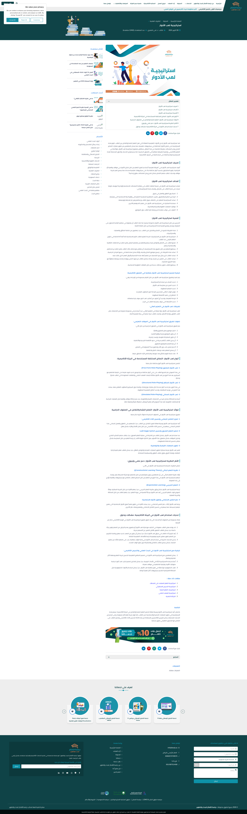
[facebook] (79, 773)
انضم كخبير (117, 772)
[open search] (16, 3)
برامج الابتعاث (95, 174)
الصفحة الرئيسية (115, 748)
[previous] (183, 711)
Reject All (24, 20)
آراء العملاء (171, 3)
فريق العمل (161, 3)
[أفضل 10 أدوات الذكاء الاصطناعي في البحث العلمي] (85, 74)
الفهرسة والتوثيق (93, 167)
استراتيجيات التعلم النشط (168, 590)
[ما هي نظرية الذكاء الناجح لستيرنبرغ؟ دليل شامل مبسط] (85, 126)
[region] (25, 14)
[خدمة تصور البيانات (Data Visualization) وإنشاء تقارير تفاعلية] (109, 714)
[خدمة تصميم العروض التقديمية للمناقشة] (80, 714)
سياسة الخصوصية (103, 799)
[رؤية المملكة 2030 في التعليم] (85, 82)
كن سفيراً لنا (117, 768)
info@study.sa (172, 748)
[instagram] (63, 773)
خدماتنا (118, 758)
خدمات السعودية (93, 177)
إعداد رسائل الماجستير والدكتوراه (88, 144)
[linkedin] (59, 773)
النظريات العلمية (94, 170)
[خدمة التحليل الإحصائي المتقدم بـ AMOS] (138, 714)
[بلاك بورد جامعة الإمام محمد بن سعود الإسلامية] (85, 56)
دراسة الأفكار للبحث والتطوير (206, 807)
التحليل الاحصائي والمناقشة (90, 154)
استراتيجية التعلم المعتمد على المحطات (163, 583)
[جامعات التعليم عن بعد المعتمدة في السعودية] (85, 65)
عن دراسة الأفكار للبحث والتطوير (204, 3)
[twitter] (75, 773)
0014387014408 (171, 764)
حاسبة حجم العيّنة (135, 3)
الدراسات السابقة (93, 164)
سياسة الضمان (136, 799)
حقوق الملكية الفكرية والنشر (120, 799)
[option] (166, 709)
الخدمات (188, 3)
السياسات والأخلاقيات (121, 3)
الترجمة (96, 157)
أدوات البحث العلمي (93, 141)
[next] (64, 711)
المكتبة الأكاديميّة (149, 3)
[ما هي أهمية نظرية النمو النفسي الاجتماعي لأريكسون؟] (85, 108)
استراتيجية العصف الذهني (167, 593)
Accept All (12, 20)
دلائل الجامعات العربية (92, 184)
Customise (36, 20)
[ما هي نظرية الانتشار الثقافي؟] (85, 100)
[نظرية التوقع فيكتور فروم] (85, 117)
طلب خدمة (117, 761)
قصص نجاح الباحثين (93, 187)
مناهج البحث (95, 193)
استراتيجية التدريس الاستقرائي (166, 586)
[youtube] (67, 773)
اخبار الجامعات (95, 148)
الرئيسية (218, 3)
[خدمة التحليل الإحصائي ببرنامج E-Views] (167, 714)
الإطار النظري (95, 151)
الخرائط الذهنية (171, 596)
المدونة (179, 3)
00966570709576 (171, 756)
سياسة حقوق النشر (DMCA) (152, 799)
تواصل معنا (107, 3)
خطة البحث (95, 180)
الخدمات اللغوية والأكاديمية (90, 161)
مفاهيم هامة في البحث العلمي (89, 190)
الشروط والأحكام (90, 799)
